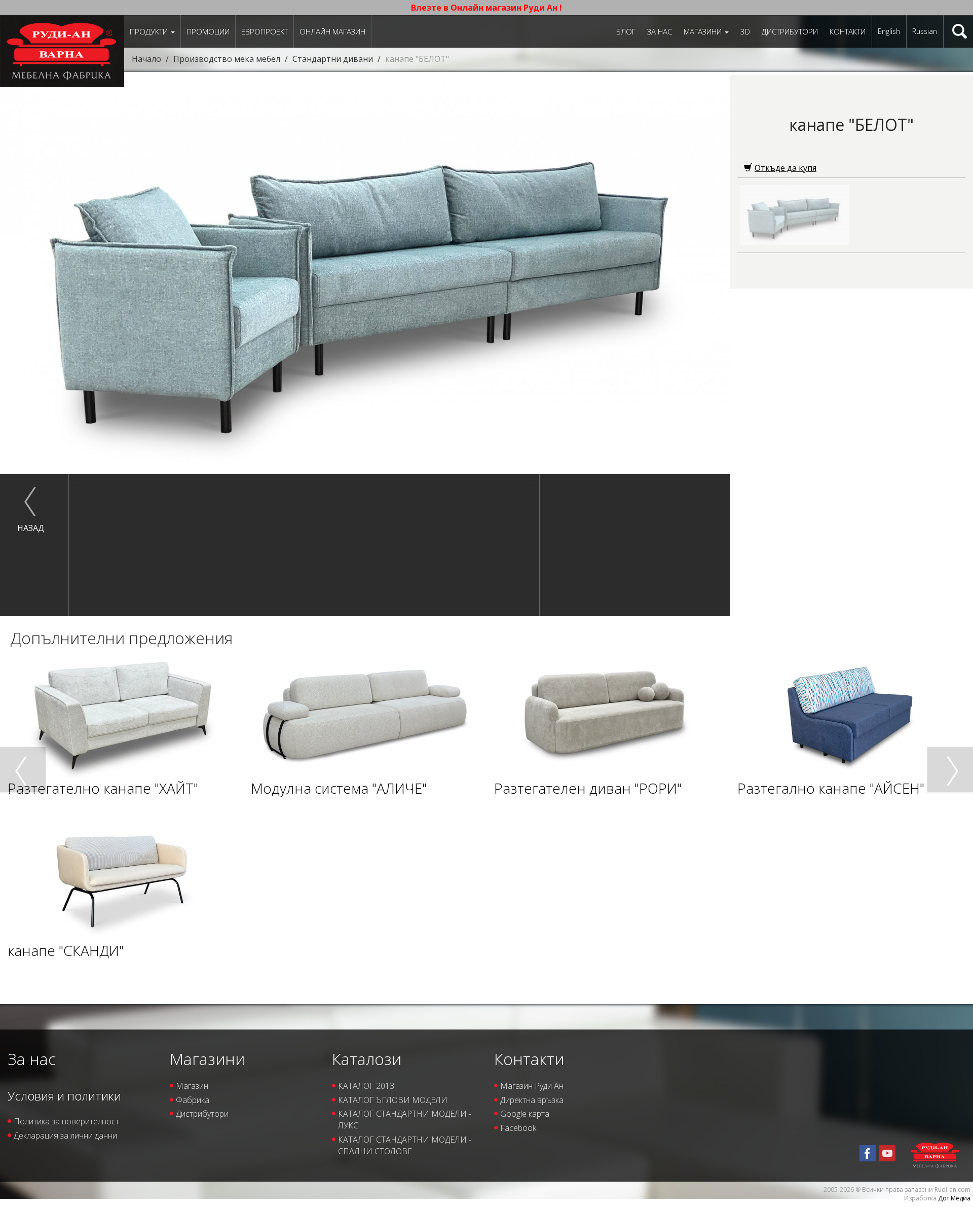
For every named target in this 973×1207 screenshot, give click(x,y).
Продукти (150, 31)
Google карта (524, 1113)
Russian (924, 31)
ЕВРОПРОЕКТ (264, 31)
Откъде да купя (785, 167)
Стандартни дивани (332, 58)
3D (745, 31)
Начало (146, 58)
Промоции (208, 31)
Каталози (366, 1059)
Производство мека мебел (226, 58)
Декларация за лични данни (65, 1135)
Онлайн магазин (332, 31)
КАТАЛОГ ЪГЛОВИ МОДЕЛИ (392, 1100)
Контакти (848, 31)
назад (30, 528)
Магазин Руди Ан (532, 1085)
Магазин (192, 1085)
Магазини (704, 31)
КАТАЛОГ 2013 (366, 1085)
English (889, 31)
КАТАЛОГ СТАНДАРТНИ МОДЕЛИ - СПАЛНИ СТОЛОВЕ (404, 1145)
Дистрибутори (790, 31)
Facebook (518, 1127)
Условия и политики (64, 1095)
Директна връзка (532, 1100)
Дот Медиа (954, 1198)
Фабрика (192, 1100)
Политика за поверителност (66, 1121)
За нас (659, 31)
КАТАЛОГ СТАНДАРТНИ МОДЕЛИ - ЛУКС (404, 1119)
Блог (625, 31)
